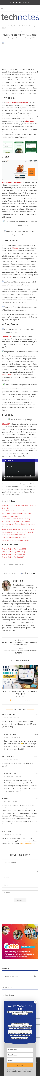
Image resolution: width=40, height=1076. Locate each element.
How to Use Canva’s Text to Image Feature (18, 529)
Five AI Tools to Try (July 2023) (13, 557)
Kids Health (29, 121)
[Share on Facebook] (25, 573)
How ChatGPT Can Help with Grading (16, 519)
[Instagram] (22, 2)
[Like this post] (23, 573)
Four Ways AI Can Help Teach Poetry (16, 521)
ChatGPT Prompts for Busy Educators (16, 537)
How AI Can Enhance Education (14, 511)
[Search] (38, 8)
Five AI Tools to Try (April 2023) (13, 552)
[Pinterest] (25, 2)
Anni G (5, 799)
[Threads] (29, 2)
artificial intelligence (15, 565)
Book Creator (7, 375)
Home (4, 26)
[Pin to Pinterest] (29, 573)
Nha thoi (6, 832)
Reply (36, 714)
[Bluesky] (16, 2)
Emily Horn (17, 38)
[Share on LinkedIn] (31, 573)
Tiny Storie (6, 336)
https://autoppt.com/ (27, 844)
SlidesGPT (6, 424)
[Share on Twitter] (27, 573)
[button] (4, 682)
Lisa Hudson (8, 715)
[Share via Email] (34, 573)
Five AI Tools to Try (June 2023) (13, 554)
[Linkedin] (19, 2)
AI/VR (13, 26)
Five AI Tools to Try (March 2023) (14, 549)
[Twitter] (13, 2)
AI (4, 565)
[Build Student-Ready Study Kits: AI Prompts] (20, 677)
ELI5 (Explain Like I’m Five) (12, 182)
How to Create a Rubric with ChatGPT (16, 540)
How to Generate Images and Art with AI (17, 532)
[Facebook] (10, 2)
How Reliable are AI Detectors (13, 535)
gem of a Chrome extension (17, 103)
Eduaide (15, 248)
